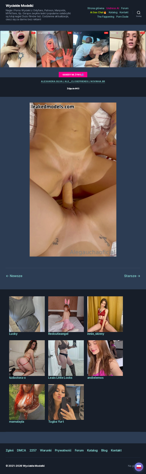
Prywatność (63, 450)
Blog (104, 450)
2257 (33, 450)
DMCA (21, 450)
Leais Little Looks (60, 377)
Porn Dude (122, 16)
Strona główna (95, 8)
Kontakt (124, 12)
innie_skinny (95, 334)
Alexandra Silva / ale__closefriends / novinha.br (73, 81)
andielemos (95, 377)
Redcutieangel (58, 334)
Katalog (113, 12)
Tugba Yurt (56, 421)
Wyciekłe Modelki (19, 5)
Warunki (45, 450)
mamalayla (16, 421)
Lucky (13, 334)
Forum (124, 8)
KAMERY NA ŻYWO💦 (73, 74)
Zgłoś (10, 450)
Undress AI (112, 8)
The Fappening (105, 16)
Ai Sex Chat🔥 (98, 12)
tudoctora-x (17, 377)
